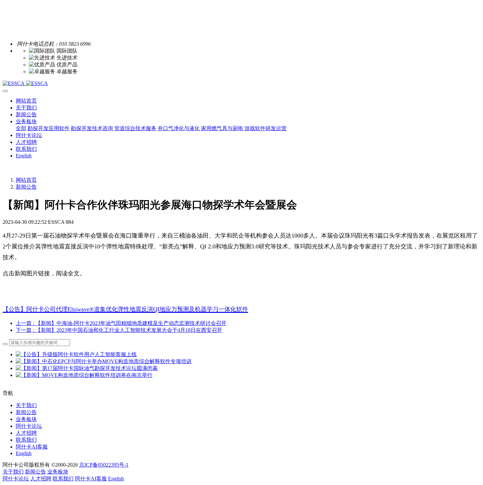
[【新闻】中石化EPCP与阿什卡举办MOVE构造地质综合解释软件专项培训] (104, 361)
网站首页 (26, 101)
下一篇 (119, 330)
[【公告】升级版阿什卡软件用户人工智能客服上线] (76, 354)
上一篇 (121, 323)
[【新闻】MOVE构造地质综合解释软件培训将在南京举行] (84, 375)
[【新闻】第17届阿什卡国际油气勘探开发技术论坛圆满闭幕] (87, 368)
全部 (21, 128)
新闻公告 (26, 187)
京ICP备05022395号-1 (103, 465)
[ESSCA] (241, 83)
